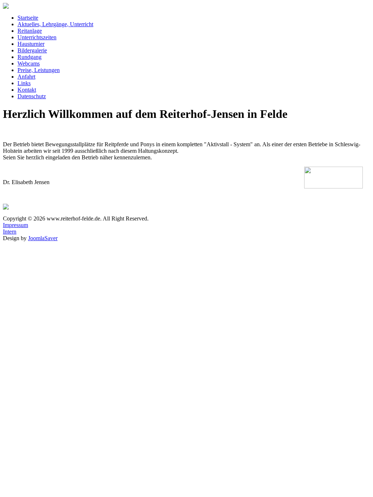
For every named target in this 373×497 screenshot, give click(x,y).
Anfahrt (26, 76)
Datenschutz (31, 96)
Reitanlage (29, 31)
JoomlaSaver (43, 238)
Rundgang (29, 57)
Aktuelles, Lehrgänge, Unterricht (55, 24)
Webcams (28, 63)
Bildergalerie (32, 50)
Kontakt (26, 90)
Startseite (27, 18)
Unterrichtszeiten (36, 37)
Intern (9, 231)
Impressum (15, 225)
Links (24, 83)
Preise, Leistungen (38, 70)
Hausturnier (30, 44)
